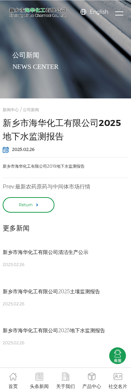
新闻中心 (11, 109)
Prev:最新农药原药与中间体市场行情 (46, 186)
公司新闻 (31, 109)
